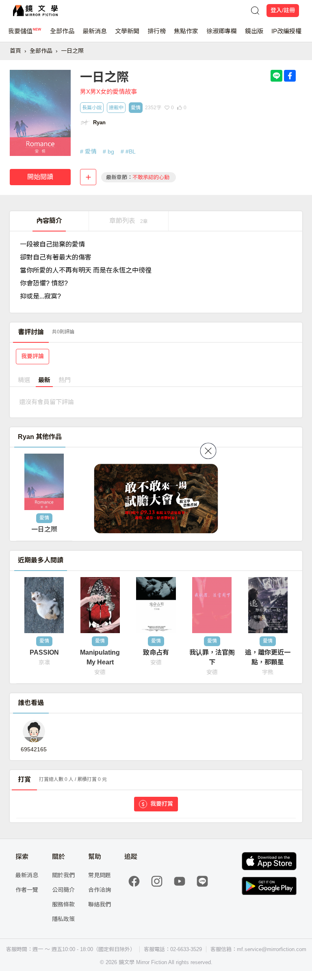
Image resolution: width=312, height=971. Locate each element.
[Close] (208, 451)
